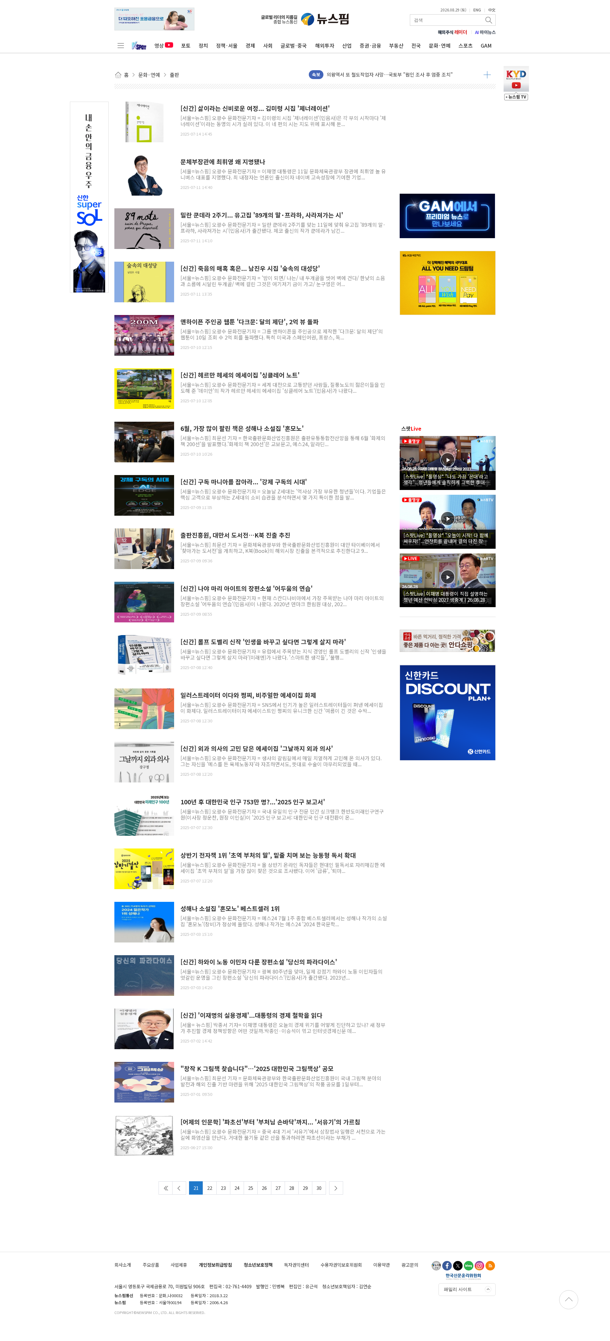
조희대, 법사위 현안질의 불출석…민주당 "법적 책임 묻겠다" (387, 74)
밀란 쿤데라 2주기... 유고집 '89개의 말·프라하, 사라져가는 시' (261, 215)
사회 (268, 45)
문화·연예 (440, 45)
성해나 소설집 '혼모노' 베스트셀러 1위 (230, 908)
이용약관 (381, 1264)
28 (291, 1187)
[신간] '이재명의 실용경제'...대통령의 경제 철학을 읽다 (251, 1015)
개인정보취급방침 (215, 1264)
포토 (186, 45)
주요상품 (151, 1264)
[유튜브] (436, 1266)
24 (237, 1187)
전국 (416, 45)
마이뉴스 (485, 32)
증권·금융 (370, 45)
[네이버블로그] (468, 1266)
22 (209, 1187)
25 (250, 1187)
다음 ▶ (336, 1188)
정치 (203, 45)
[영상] (448, 462)
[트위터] (458, 1266)
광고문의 (410, 1264)
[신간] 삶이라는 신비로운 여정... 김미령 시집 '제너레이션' (255, 108)
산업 (347, 45)
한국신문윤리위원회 (463, 1276)
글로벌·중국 (294, 45)
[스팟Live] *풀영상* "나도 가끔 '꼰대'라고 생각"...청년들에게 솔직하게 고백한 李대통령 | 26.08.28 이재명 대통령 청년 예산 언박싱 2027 (446, 479)
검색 (489, 20)
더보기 (487, 74)
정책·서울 (227, 45)
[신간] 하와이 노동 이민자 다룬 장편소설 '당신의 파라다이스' (258, 962)
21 (196, 1187)
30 (319, 1187)
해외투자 (324, 45)
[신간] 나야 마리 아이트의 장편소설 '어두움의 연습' (246, 588)
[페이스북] (447, 1266)
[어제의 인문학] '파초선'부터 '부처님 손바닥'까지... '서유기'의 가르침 (270, 1122)
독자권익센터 (296, 1264)
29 (305, 1187)
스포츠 (465, 45)
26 (264, 1187)
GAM (486, 45)
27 (278, 1187)
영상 (159, 45)
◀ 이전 (179, 1188)
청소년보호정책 (258, 1264)
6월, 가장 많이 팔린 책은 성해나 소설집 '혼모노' (242, 428)
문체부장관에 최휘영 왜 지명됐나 (222, 161)
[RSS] (490, 1266)
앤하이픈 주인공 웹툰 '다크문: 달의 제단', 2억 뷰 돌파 (249, 321)
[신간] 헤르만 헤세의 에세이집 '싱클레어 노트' (240, 375)
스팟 (411, 428)
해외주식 (452, 32)
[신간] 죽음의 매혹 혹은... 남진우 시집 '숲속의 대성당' (250, 268)
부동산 (396, 45)
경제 (250, 45)
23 (223, 1187)
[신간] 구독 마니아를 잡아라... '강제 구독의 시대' (243, 482)
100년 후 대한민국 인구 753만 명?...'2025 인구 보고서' (252, 802)
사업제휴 (179, 1264)
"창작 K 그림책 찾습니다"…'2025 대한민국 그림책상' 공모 (257, 1068)
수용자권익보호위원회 (341, 1264)
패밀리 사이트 (458, 1289)
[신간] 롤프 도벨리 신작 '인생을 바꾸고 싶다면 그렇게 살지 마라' (263, 642)
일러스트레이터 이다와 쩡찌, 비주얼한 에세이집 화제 (248, 695)
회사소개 (122, 1264)
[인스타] (479, 1266)
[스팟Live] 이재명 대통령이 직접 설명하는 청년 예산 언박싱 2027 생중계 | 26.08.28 (445, 596)
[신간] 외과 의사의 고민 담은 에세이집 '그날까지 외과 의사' (256, 748)
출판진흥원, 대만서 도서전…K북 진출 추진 (235, 535)
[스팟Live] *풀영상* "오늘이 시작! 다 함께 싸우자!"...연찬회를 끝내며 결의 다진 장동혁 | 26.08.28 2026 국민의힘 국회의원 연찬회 (447, 538)
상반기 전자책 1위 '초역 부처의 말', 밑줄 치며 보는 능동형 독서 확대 (268, 855)
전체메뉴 (120, 45)
